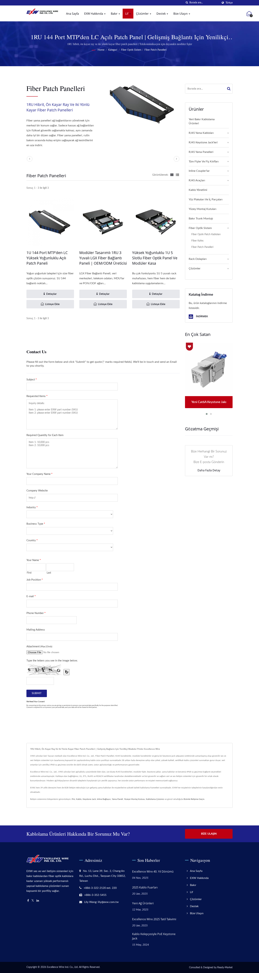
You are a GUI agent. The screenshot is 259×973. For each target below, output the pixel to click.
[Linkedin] (37, 901)
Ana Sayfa (72, 14)
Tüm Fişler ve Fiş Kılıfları (204, 161)
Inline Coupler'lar (199, 170)
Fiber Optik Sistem (131, 50)
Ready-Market (225, 967)
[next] (176, 159)
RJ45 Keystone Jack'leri (203, 142)
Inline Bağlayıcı (104, 799)
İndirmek (201, 316)
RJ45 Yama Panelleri (201, 152)
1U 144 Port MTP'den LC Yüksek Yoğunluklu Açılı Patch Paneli (47, 258)
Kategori (112, 50)
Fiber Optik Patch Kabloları (206, 234)
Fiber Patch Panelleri (155, 50)
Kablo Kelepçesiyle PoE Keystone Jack (153, 936)
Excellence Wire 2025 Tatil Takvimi (154, 919)
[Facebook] (28, 901)
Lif (127, 14)
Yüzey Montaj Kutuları (202, 209)
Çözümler (142, 14)
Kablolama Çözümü (155, 799)
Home (101, 50)
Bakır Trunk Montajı (201, 218)
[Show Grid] (172, 175)
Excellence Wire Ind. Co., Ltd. (62, 967)
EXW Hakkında (94, 14)
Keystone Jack (89, 799)
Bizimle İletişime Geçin (194, 799)
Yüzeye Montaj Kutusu (134, 799)
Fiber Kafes (197, 240)
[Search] (228, 88)
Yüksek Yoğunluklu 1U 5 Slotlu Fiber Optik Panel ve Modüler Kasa (154, 258)
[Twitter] (32, 901)
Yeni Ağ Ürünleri (143, 903)
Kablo (79, 799)
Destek (161, 14)
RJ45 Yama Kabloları (201, 133)
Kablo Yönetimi (198, 190)
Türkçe (229, 2)
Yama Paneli (117, 799)
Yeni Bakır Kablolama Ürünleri (202, 121)
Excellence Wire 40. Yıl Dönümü (153, 871)
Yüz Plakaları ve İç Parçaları (206, 199)
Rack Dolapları (198, 259)
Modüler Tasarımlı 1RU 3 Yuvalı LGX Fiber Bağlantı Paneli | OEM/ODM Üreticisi (103, 258)
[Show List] (177, 175)
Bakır (114, 14)
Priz (73, 799)
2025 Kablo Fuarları (145, 887)
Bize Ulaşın (180, 14)
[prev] (29, 159)
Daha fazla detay (209, 470)
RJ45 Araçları (197, 180)
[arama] (186, 2)
